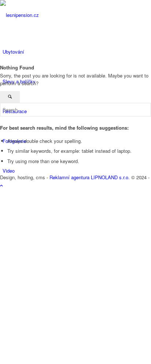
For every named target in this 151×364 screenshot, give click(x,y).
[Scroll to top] (1, 185)
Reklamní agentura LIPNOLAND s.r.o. (89, 177)
